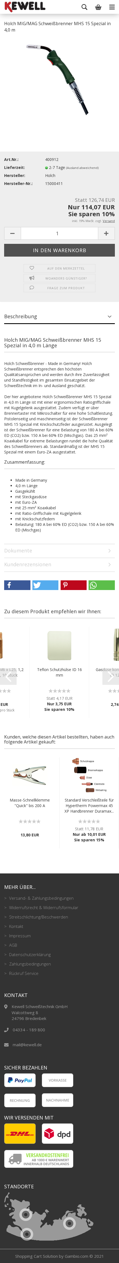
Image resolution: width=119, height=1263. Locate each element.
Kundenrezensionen (27, 564)
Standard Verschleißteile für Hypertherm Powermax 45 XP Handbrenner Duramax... (89, 805)
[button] (17, 585)
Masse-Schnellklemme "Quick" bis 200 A (30, 802)
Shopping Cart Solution (36, 1256)
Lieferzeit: (14, 167)
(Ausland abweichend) (82, 168)
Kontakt (15, 926)
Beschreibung (20, 316)
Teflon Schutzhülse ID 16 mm (59, 672)
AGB (12, 945)
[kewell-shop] (11, 7)
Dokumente (18, 550)
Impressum (19, 935)
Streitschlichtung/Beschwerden (38, 917)
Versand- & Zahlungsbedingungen (41, 898)
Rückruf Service (23, 973)
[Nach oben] (103, 1254)
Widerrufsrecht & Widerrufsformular (43, 907)
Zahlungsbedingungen (29, 964)
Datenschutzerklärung (29, 954)
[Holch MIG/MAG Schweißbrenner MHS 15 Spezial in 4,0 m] (59, 79)
